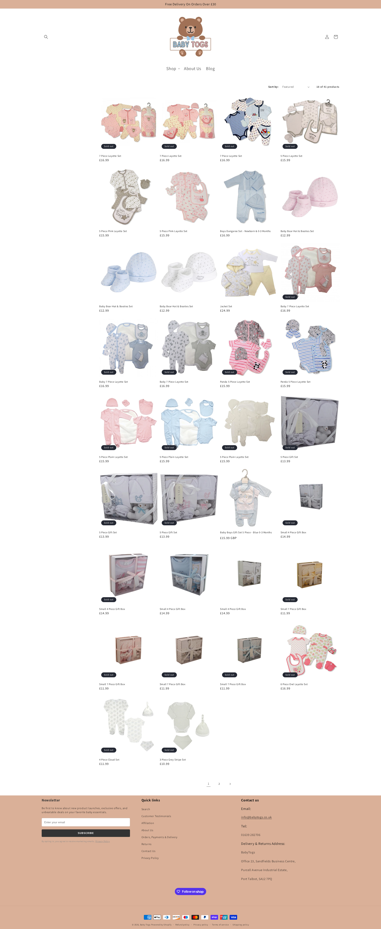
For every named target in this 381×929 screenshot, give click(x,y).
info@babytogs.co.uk (256, 817)
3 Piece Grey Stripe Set (173, 759)
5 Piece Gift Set (289, 457)
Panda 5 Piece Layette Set (235, 381)
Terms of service (220, 924)
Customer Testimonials (156, 816)
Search (145, 809)
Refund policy (182, 924)
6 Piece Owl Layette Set (294, 684)
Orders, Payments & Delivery (159, 837)
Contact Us (148, 851)
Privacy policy (200, 924)
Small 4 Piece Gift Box (293, 532)
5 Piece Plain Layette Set (113, 457)
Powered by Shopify (161, 924)
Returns (146, 844)
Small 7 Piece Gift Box (293, 609)
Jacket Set (226, 306)
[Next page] (230, 784)
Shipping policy (241, 924)
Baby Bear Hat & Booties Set (297, 231)
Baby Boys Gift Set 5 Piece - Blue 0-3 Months (246, 532)
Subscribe (86, 833)
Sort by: (273, 87)
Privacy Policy (102, 841)
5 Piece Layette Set (291, 156)
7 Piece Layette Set (110, 156)
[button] (46, 37)
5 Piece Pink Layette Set (113, 231)
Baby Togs (145, 924)
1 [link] (208, 784)
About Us (147, 830)
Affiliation (147, 823)
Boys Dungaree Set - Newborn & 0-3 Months (245, 231)
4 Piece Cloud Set (109, 759)
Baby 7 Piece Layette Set (295, 306)
